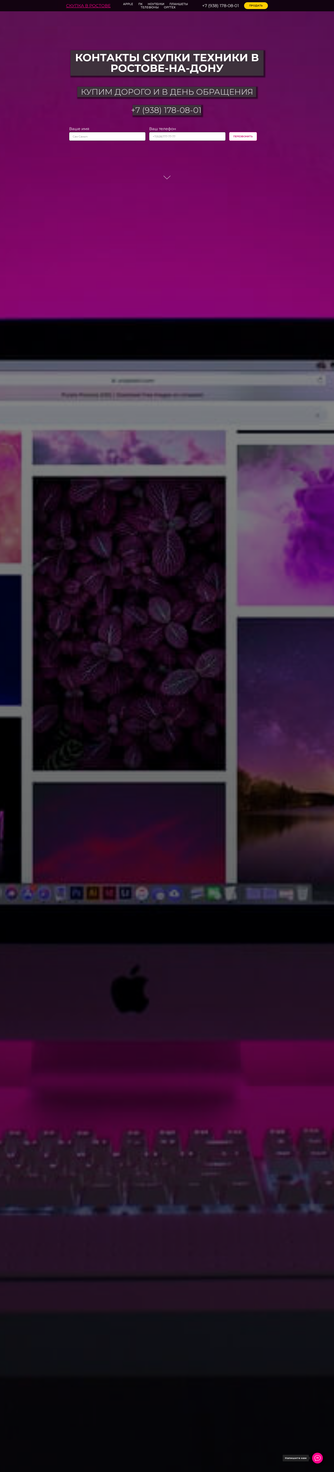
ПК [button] (140, 4)
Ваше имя (79, 128)
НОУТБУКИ (156, 4)
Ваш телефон (162, 128)
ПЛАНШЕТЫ (178, 4)
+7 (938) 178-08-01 (220, 5)
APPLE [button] (128, 4)
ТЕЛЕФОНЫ (150, 7)
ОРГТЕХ (170, 7)
